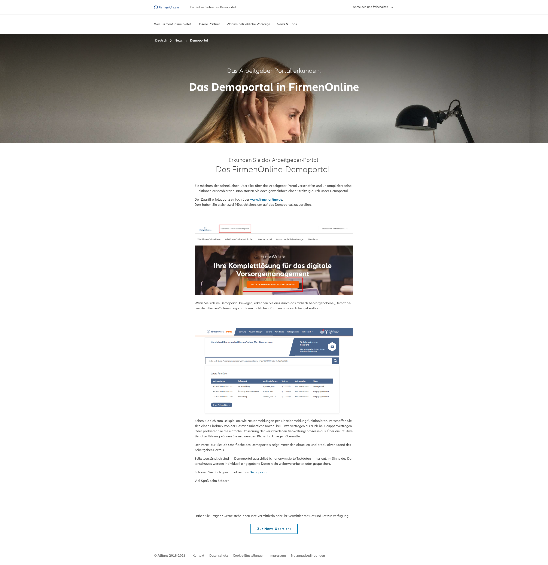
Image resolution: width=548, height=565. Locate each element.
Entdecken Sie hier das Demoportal (213, 7)
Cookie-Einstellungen (248, 555)
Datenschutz (218, 555)
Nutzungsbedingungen (308, 555)
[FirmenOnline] (166, 7)
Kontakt (198, 555)
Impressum (278, 555)
